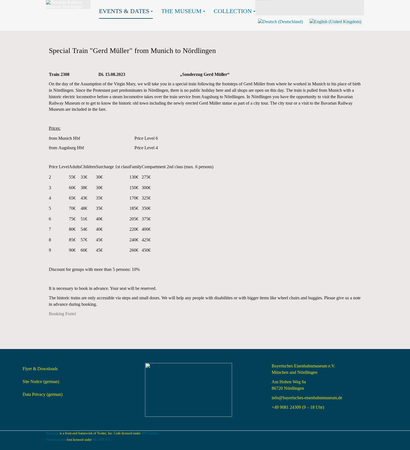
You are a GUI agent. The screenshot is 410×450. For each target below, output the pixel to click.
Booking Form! (62, 313)
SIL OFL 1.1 (101, 440)
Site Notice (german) (41, 381)
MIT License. (150, 433)
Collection (233, 11)
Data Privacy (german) (42, 394)
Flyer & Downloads (40, 368)
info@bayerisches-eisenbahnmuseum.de (307, 397)
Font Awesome (56, 440)
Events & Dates (124, 11)
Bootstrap (52, 433)
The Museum (181, 11)
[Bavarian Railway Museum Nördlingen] (68, 4)
